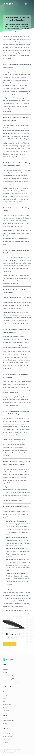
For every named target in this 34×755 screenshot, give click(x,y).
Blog (4, 701)
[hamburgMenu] (29, 4)
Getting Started (7, 695)
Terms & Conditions (9, 752)
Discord (5, 723)
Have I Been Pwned (14, 562)
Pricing (4, 698)
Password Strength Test (9, 679)
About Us (5, 692)
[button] (29, 4)
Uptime (4, 707)
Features (5, 672)
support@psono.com (8, 720)
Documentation (7, 704)
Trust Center (6, 710)
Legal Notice (6, 751)
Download (5, 669)
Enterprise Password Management (12, 682)
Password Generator (8, 675)
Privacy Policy (16, 751)
